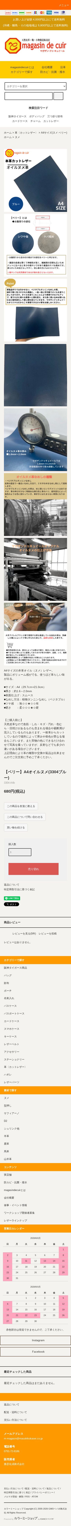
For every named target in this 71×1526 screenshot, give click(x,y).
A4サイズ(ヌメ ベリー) (54, 132)
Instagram (38, 1340)
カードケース (20, 121)
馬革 (6, 1151)
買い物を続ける (16, 827)
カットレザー (51, 121)
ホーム (8, 132)
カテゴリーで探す (22, 71)
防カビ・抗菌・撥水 (52, 71)
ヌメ (17, 137)
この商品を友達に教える (21, 806)
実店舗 (8, 1174)
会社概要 (47, 67)
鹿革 (6, 1143)
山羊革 (8, 1159)
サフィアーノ (11, 1113)
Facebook (38, 1351)
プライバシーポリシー (42, 1492)
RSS (27, 1496)
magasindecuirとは (22, 67)
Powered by (9, 1519)
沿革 (63, 67)
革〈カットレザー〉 (26, 132)
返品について (11, 884)
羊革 (6, 1136)
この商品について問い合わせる (25, 816)
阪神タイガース (17, 116)
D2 (5, 1121)
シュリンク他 (11, 1128)
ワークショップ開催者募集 (19, 1213)
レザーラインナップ (15, 1220)
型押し (8, 1105)
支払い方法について (13, 1488)
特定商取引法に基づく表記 (19, 889)
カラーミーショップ (13, 1509)
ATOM (35, 1496)
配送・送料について (35, 1488)
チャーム (35, 121)
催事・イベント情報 (15, 1205)
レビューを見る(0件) (24, 933)
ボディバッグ (37, 116)
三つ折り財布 (55, 116)
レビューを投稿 (48, 933)
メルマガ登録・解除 (13, 1496)
